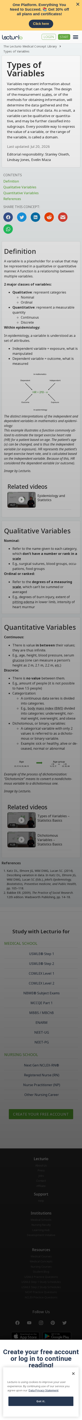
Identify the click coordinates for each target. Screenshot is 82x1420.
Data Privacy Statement (43, 1390)
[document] (41, 710)
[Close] (73, 1373)
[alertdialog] (41, 15)
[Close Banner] (78, 4)
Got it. (41, 1401)
